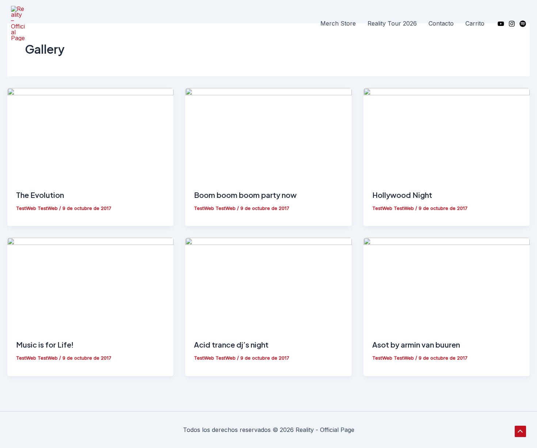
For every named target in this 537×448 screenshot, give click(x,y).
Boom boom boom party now (245, 194)
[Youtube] (501, 23)
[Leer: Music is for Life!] (90, 284)
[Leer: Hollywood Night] (446, 134)
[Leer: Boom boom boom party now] (268, 134)
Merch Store (338, 23)
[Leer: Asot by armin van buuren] (446, 284)
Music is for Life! (45, 344)
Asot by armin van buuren (416, 344)
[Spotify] (522, 23)
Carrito (474, 23)
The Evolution (40, 194)
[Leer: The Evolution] (90, 134)
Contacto (441, 23)
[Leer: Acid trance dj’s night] (268, 284)
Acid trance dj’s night (231, 344)
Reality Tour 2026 (392, 23)
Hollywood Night (402, 194)
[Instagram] (512, 23)
